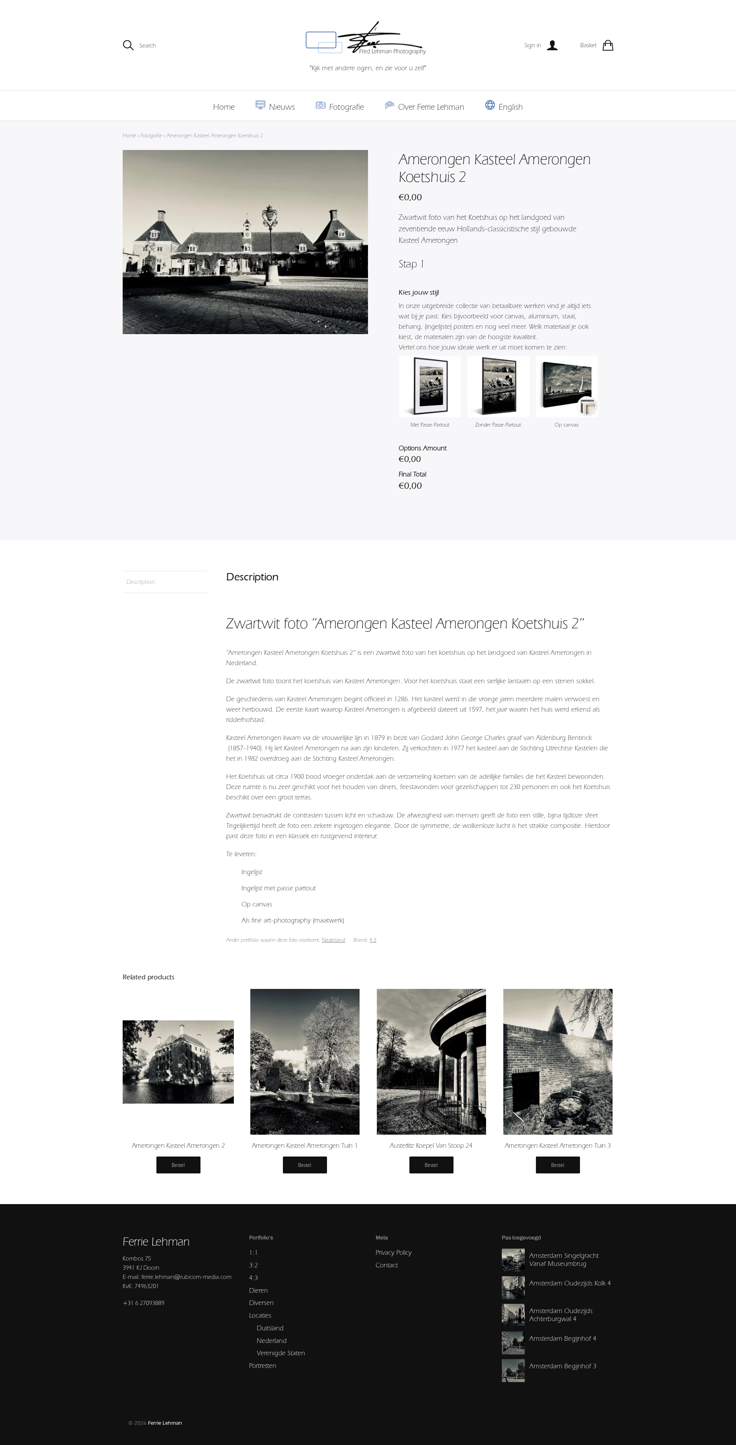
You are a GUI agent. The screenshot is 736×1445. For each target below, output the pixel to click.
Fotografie (346, 107)
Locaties (260, 1315)
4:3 (373, 940)
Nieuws (282, 107)
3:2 (253, 1265)
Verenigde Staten (281, 1353)
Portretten (262, 1365)
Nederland (333, 940)
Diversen (261, 1302)
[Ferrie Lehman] (368, 38)
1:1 (253, 1252)
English (511, 107)
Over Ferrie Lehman (431, 107)
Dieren (258, 1290)
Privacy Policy (394, 1252)
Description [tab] (141, 581)
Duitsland (270, 1328)
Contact (387, 1265)
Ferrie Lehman (165, 1423)
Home (224, 107)
